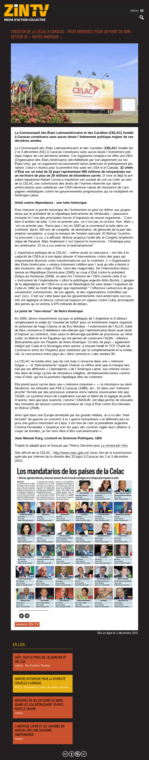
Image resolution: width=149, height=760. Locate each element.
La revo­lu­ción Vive (114, 445)
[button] (135, 11)
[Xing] (21, 615)
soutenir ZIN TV (27, 624)
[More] (27, 615)
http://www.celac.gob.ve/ (71, 453)
